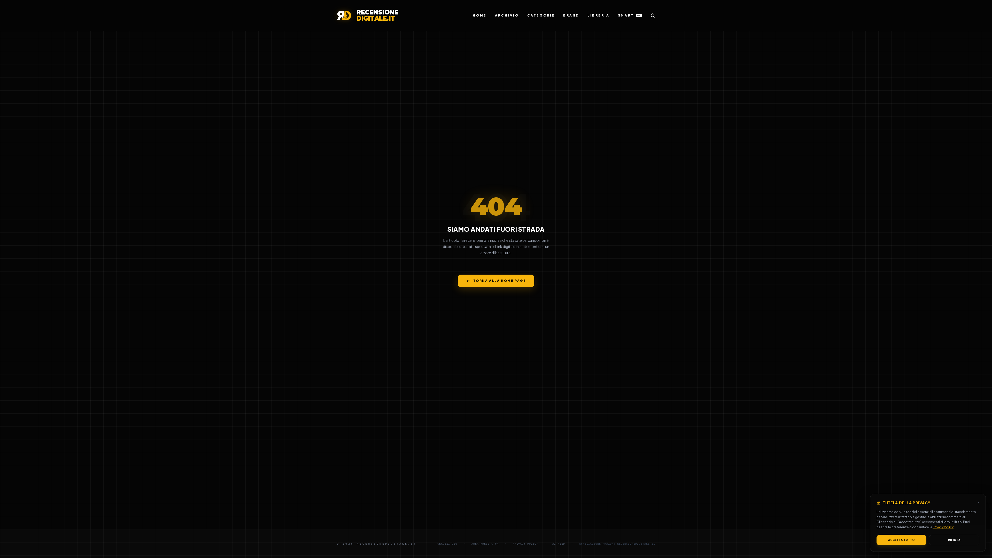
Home (479, 15)
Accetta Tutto (901, 539)
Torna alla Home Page (499, 281)
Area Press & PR (485, 543)
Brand (571, 15)
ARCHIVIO (507, 15)
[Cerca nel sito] (652, 15)
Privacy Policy (943, 527)
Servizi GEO (447, 543)
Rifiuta (954, 539)
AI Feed (558, 543)
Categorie (541, 15)
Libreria (598, 15)
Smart (629, 15)
